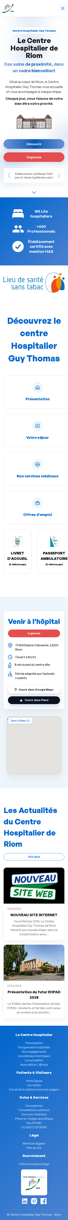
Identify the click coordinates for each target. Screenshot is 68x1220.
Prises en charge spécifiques (34, 1118)
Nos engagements (34, 1051)
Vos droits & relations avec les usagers (34, 1089)
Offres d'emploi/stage (34, 1164)
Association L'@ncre (34, 1064)
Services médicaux (34, 1114)
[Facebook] (43, 1201)
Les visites (34, 1085)
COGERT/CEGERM (34, 1127)
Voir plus (34, 856)
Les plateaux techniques (34, 1056)
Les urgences (34, 1105)
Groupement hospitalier (34, 1047)
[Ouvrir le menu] (63, 8)
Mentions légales (34, 1143)
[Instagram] (34, 1201)
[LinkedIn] (24, 1201)
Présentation (34, 1043)
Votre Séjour (34, 1081)
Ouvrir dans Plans (37, 700)
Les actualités (34, 1060)
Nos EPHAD (34, 1123)
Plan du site (34, 1148)
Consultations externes (34, 1110)
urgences (34, 633)
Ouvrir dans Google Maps (36, 689)
